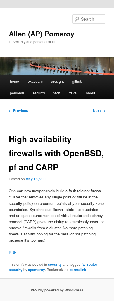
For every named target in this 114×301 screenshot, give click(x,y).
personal (17, 92)
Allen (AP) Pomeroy (41, 33)
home (14, 81)
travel (73, 92)
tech (56, 92)
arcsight (57, 81)
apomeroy (36, 269)
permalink (78, 269)
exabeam (35, 81)
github (77, 81)
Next (99, 110)
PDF (12, 252)
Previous (18, 110)
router (92, 264)
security (39, 92)
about (90, 92)
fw (83, 264)
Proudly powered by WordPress (57, 290)
